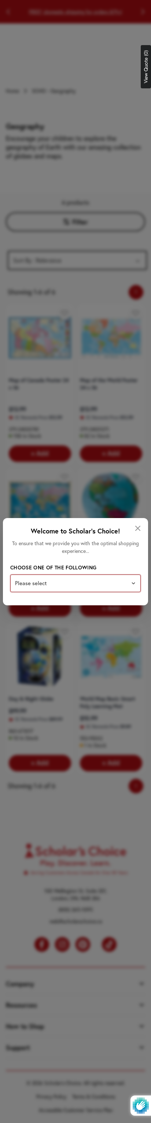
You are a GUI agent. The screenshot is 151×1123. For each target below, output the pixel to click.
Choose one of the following (53, 567)
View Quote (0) (146, 66)
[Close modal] (137, 528)
